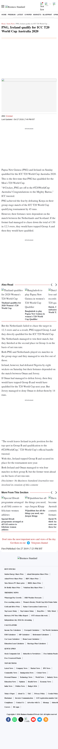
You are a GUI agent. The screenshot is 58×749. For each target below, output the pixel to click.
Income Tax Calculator (12, 630)
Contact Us (20, 702)
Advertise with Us (33, 702)
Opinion (22, 682)
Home (3, 14)
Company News (21, 668)
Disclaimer (8, 698)
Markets (37, 14)
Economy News (45, 682)
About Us (21, 694)
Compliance (8, 702)
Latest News (8, 668)
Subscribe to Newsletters (31, 654)
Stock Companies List (12, 654)
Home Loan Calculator (31, 639)
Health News (32, 682)
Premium (11, 14)
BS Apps (16, 707)
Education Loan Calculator (14, 644)
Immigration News (26, 673)
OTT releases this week (39, 616)
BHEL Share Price (34, 583)
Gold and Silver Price (12, 607)
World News (39, 677)
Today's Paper (9, 694)
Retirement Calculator (41, 635)
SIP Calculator (24, 635)
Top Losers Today (10, 611)
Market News (35, 668)
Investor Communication (24, 698)
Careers (7, 707)
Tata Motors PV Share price (14, 583)
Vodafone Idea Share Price (33, 588)
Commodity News (10, 673)
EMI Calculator (10, 635)
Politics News (20, 686)
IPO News (46, 668)
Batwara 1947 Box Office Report (16, 616)
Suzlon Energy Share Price (14, 574)
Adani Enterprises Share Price (37, 574)
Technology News (26, 677)
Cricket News (41, 673)
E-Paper (28, 14)
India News (11, 23)
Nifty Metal (51, 611)
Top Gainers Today (27, 611)
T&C (29, 694)
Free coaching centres (12, 602)
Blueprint (47, 14)
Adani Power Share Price (13, 579)
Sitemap (46, 702)
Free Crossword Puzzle (12, 658)
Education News (10, 682)
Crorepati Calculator (31, 630)
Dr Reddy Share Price (12, 588)
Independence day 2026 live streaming (18, 620)
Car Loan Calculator (12, 639)
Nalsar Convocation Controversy (35, 607)
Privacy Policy (39, 694)
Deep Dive (40, 611)
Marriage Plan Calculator (36, 644)
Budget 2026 (32, 686)
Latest (20, 14)
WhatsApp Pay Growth (12, 598)
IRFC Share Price (32, 579)
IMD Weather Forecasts (33, 598)
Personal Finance (10, 677)
